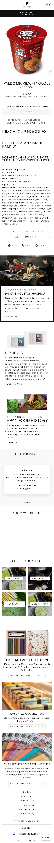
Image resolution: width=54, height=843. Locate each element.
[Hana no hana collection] (27, 642)
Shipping (22, 96)
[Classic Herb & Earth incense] (27, 747)
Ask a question (27, 237)
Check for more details (27, 676)
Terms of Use (27, 800)
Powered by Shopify (27, 841)
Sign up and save (26, 821)
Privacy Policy (27, 805)
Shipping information (27, 231)
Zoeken (27, 792)
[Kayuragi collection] (27, 696)
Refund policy (27, 813)
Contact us (27, 796)
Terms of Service (27, 809)
